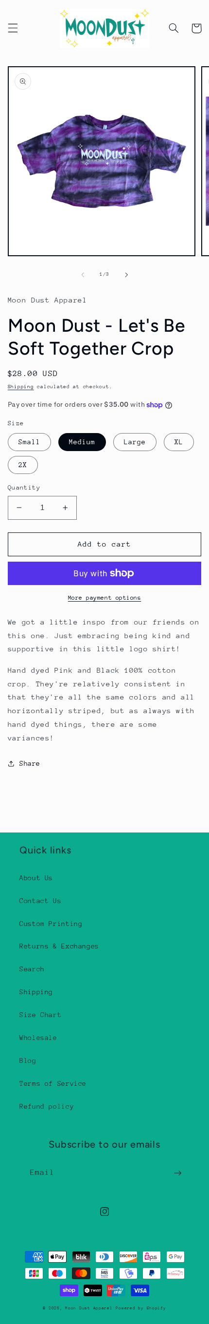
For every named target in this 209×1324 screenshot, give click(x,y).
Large (135, 442)
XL (178, 442)
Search (32, 969)
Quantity (24, 487)
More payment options (104, 597)
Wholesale (38, 1037)
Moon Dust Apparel (89, 1307)
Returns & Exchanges (59, 946)
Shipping (21, 387)
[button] (12, 28)
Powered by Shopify (141, 1307)
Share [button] (29, 763)
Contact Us (40, 901)
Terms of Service (53, 1083)
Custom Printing (50, 923)
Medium (82, 442)
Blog (27, 1060)
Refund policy (46, 1106)
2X (22, 465)
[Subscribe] (178, 1173)
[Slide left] (82, 274)
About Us (36, 878)
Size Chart (40, 1015)
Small (29, 442)
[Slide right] (126, 274)
